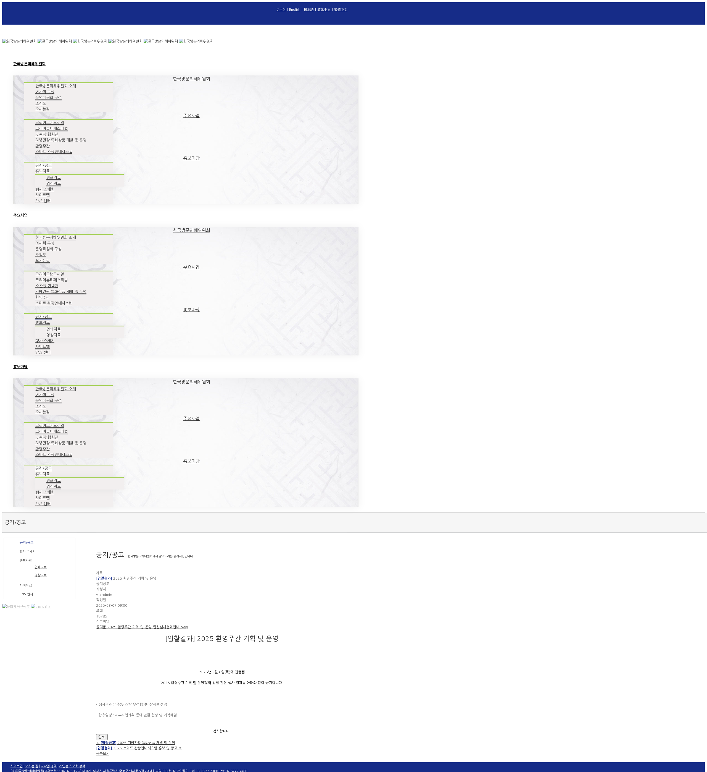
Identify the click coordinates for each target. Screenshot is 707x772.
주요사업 (191, 115)
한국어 (281, 9)
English (294, 9)
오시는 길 (31, 766)
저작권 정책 (49, 766)
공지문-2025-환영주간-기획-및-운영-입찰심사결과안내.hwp (142, 627)
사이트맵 (26, 585)
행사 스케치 (28, 551)
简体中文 (324, 9)
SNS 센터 (26, 594)
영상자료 (41, 575)
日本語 (309, 9)
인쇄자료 (41, 567)
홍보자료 (26, 560)
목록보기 (102, 753)
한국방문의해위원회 (191, 79)
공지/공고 (26, 542)
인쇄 (101, 737)
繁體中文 (340, 9)
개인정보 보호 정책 (72, 766)
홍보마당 (191, 158)
